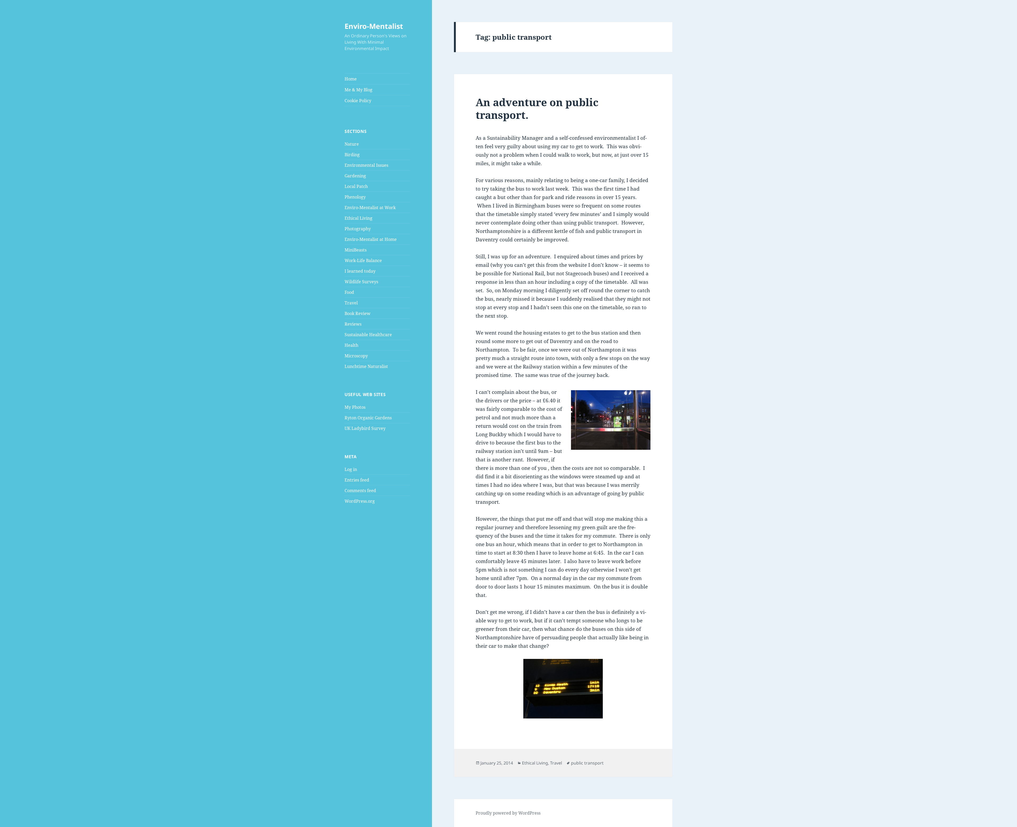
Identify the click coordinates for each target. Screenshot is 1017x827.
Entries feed (357, 480)
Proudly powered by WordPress (508, 813)
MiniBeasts (356, 250)
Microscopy (356, 356)
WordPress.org (360, 501)
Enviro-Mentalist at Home (371, 239)
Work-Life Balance (363, 260)
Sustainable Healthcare (368, 335)
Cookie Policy (358, 101)
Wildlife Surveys (361, 282)
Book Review (358, 313)
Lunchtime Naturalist (366, 366)
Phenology (355, 197)
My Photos (355, 407)
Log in (351, 469)
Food (349, 292)
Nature (352, 144)
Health (351, 345)
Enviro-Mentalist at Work (370, 207)
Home (351, 79)
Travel (351, 303)
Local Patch (356, 186)
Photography (358, 229)
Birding (352, 155)
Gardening (355, 176)
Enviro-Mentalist (374, 26)
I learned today (360, 271)
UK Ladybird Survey (365, 428)
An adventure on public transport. (537, 108)
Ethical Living (358, 218)
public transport (587, 763)
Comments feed (360, 490)
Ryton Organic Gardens (368, 418)
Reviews (353, 324)
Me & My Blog (358, 90)
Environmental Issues (366, 165)
